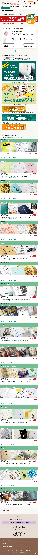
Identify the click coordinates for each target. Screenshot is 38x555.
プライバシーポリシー (27, 550)
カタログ (3, 325)
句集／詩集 (4, 407)
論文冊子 (3, 161)
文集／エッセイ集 (5, 182)
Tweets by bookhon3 (5, 510)
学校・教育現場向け (3, 139)
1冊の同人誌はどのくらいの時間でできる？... (19, 31)
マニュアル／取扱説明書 (7, 284)
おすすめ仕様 (3, 157)
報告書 (2, 243)
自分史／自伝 (4, 448)
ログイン (30, 1)
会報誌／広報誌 (5, 469)
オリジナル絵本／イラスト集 (8, 366)
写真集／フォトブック (7, 346)
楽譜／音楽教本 (5, 223)
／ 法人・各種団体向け (8, 262)
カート (24, 1)
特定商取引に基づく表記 (18, 550)
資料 (2, 264)
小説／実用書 (4, 428)
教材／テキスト (5, 141)
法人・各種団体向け (3, 324)
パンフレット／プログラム (8, 305)
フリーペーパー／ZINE (7, 489)
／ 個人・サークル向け (13, 303)
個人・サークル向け (3, 365)
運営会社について (10, 550)
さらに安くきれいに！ (13, 157)
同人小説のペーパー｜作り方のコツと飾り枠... (19, 38)
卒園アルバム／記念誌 (7, 202)
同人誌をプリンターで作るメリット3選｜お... (19, 44)
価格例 (7, 157)
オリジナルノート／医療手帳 (8, 387)
